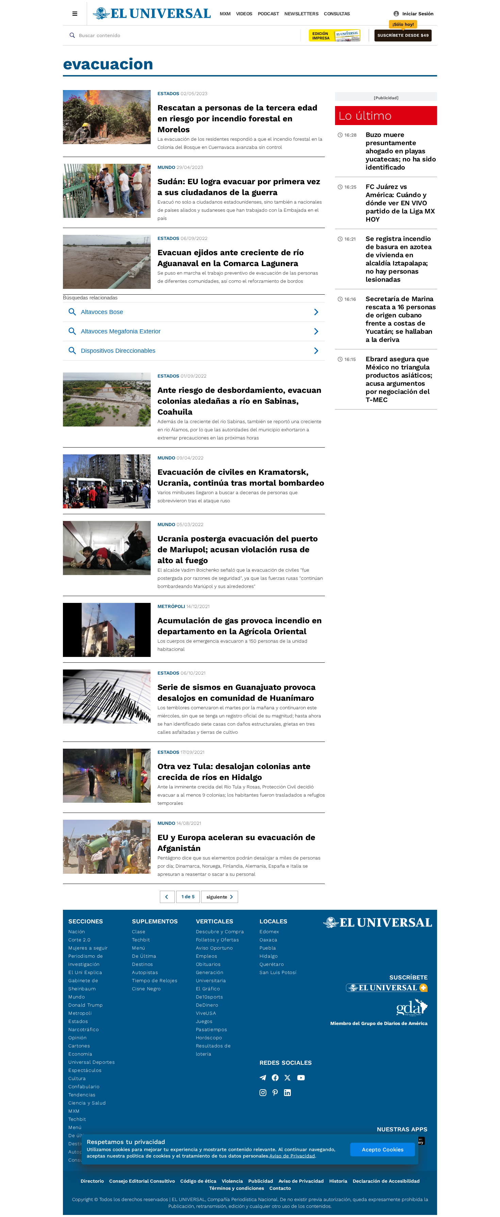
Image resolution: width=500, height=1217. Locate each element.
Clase (139, 931)
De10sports (209, 996)
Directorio (92, 1181)
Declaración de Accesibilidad (386, 1181)
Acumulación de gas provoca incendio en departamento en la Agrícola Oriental (239, 626)
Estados (168, 93)
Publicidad (260, 1181)
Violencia (232, 1181)
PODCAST (268, 13)
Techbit (77, 1119)
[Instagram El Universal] (263, 1092)
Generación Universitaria (211, 976)
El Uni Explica (85, 972)
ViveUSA (206, 1013)
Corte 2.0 (79, 939)
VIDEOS (244, 13)
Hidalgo (269, 956)
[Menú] (75, 13)
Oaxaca (269, 939)
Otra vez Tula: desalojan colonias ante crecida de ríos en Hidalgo (234, 772)
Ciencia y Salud (87, 1103)
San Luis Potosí (278, 972)
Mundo (166, 167)
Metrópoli (171, 606)
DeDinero (207, 1005)
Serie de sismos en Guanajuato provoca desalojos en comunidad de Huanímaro (236, 692)
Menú (75, 1127)
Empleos (206, 956)
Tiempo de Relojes (154, 980)
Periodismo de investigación (85, 960)
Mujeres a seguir (88, 948)
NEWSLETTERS (301, 13)
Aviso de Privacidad (301, 1181)
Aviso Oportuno (214, 948)
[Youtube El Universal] (301, 1079)
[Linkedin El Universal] (287, 1092)
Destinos (142, 964)
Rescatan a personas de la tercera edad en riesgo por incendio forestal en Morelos (237, 118)
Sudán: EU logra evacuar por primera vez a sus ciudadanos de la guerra (238, 187)
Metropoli (79, 1013)
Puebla (268, 948)
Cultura (77, 1078)
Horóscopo (209, 1037)
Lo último (364, 115)
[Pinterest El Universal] (275, 1092)
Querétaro (272, 964)
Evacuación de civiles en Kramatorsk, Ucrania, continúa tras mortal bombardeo (240, 477)
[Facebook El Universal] (275, 1079)
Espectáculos (84, 1070)
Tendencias (82, 1094)
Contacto (280, 1188)
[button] (403, 35)
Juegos (204, 1021)
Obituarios (208, 964)
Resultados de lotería (213, 1050)
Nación (76, 931)
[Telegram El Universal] (263, 1079)
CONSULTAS (337, 13)
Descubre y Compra (220, 931)
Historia (338, 1181)
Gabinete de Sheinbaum (83, 984)
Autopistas (145, 972)
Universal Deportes (91, 1062)
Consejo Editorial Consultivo (142, 1181)
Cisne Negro (146, 988)
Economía (80, 1054)
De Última (144, 956)
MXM (225, 13)
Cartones (79, 1045)
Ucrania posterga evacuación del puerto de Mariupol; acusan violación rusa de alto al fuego (237, 549)
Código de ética (198, 1181)
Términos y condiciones (236, 1188)
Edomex (269, 931)
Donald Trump (85, 1005)
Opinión (77, 1037)
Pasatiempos (211, 1029)
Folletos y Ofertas (217, 939)
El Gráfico (208, 988)
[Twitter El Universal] (287, 1079)
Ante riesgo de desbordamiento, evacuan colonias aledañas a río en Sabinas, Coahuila (239, 401)
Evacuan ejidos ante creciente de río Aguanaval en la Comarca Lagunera (230, 258)
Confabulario (83, 1086)
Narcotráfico (83, 1029)
